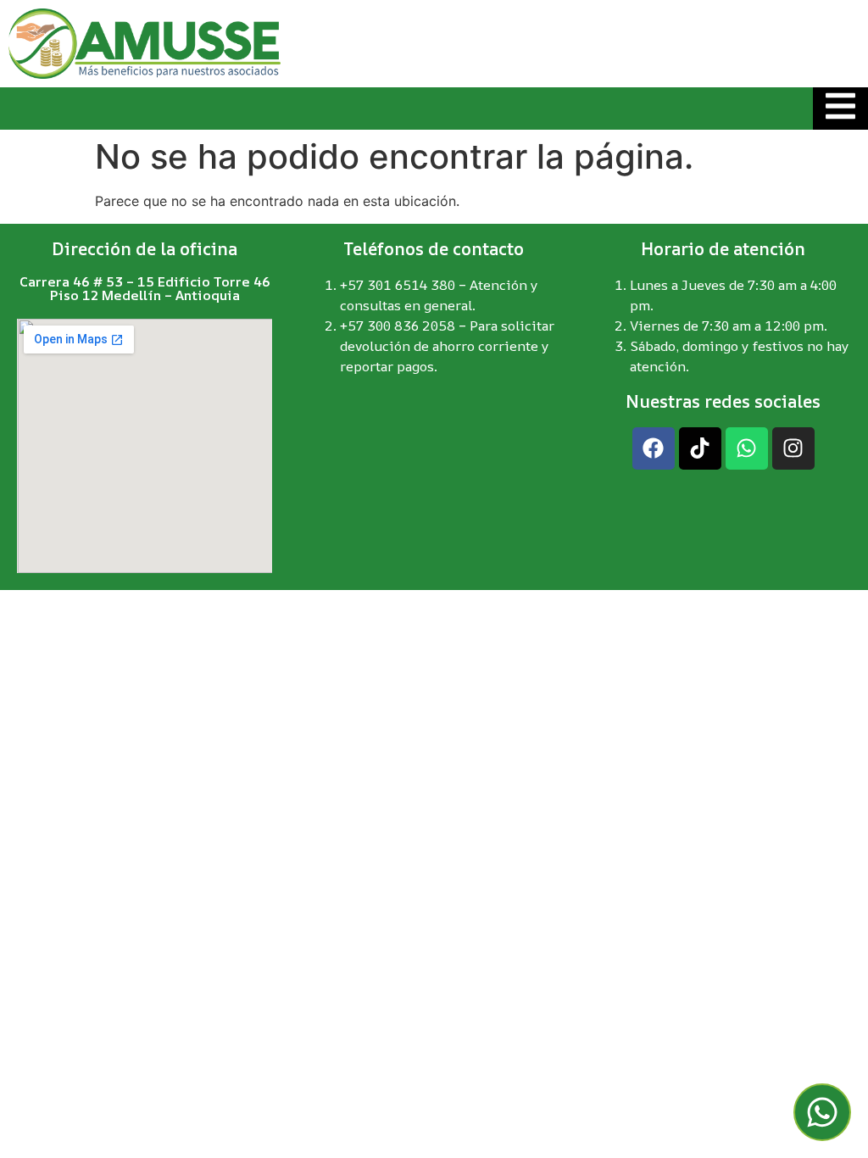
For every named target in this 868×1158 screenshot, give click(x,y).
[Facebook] (653, 448)
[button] (822, 1112)
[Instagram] (793, 448)
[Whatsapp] (747, 448)
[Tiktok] (700, 448)
